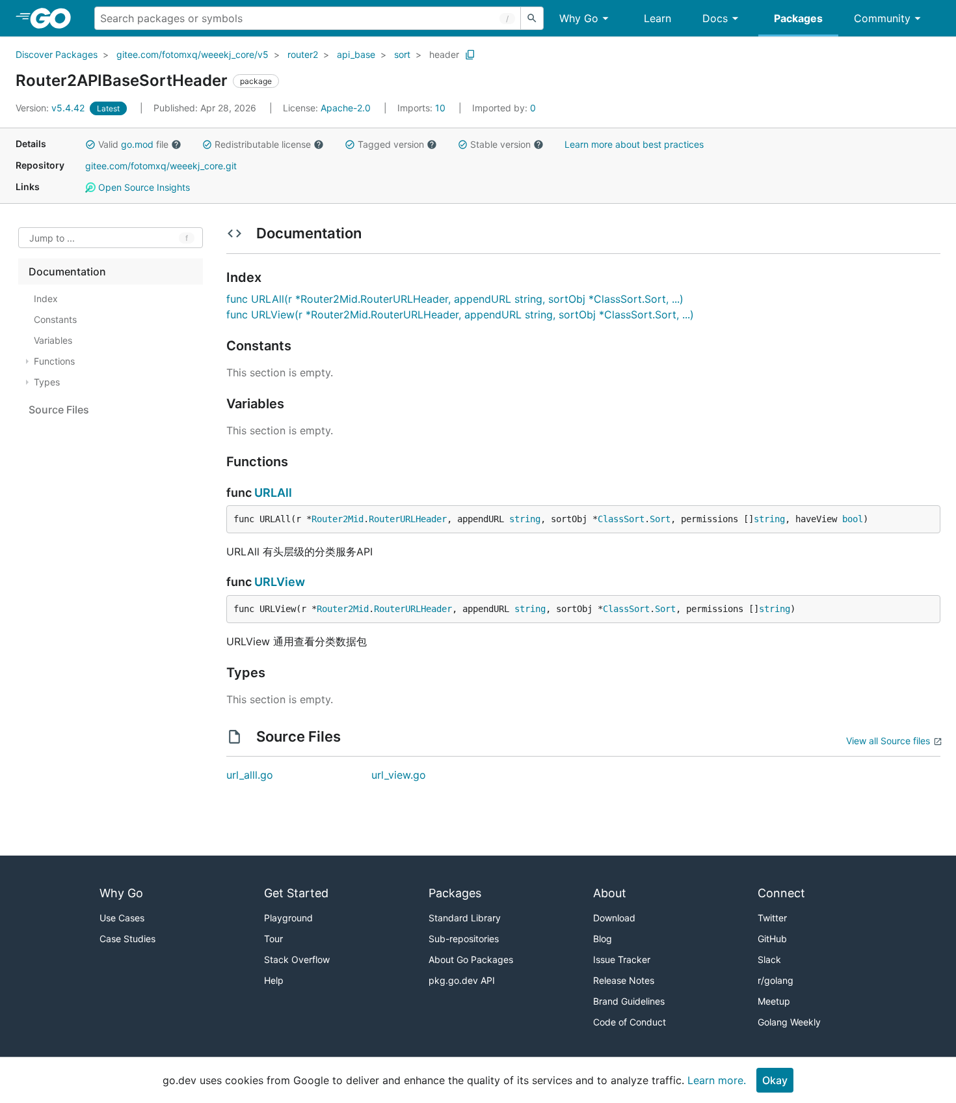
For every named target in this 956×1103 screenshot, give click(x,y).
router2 (302, 54)
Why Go (578, 18)
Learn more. (716, 1080)
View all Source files (888, 740)
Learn (657, 18)
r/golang (775, 980)
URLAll (273, 492)
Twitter (772, 917)
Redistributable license (262, 144)
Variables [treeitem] (53, 340)
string (524, 519)
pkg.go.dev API (462, 980)
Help (274, 980)
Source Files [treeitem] (59, 409)
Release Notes (623, 980)
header (444, 54)
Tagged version (391, 144)
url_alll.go (249, 774)
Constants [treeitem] (55, 319)
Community (882, 18)
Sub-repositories (464, 938)
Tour (273, 938)
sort (402, 54)
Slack (769, 959)
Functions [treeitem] (54, 361)
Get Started (296, 893)
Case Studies (127, 938)
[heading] (55, 18)
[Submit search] (532, 18)
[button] (90, 144)
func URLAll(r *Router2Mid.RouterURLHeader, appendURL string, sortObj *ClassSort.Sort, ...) (455, 298)
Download (614, 917)
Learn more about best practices (634, 144)
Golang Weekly (789, 1021)
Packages (798, 18)
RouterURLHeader (408, 519)
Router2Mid (338, 519)
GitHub (772, 938)
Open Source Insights (143, 187)
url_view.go (398, 774)
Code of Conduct (629, 1021)
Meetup (774, 1001)
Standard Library (465, 917)
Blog (602, 938)
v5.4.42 (51, 107)
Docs (715, 18)
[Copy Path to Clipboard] (470, 55)
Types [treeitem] (47, 381)
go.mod (137, 144)
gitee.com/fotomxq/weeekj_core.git (161, 165)
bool (852, 519)
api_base (356, 54)
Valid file (133, 144)
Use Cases (122, 917)
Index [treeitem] (46, 298)
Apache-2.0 (346, 107)
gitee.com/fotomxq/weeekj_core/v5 (192, 54)
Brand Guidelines (629, 1001)
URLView (279, 582)
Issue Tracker (621, 959)
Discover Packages (57, 54)
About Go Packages (471, 959)
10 (422, 107)
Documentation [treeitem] (67, 271)
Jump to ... (52, 238)
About (609, 893)
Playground (288, 917)
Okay (775, 1080)
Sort (660, 519)
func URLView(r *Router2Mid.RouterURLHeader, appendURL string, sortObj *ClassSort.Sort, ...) (460, 314)
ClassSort (621, 519)
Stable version (500, 144)
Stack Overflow (297, 959)
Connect (781, 893)
